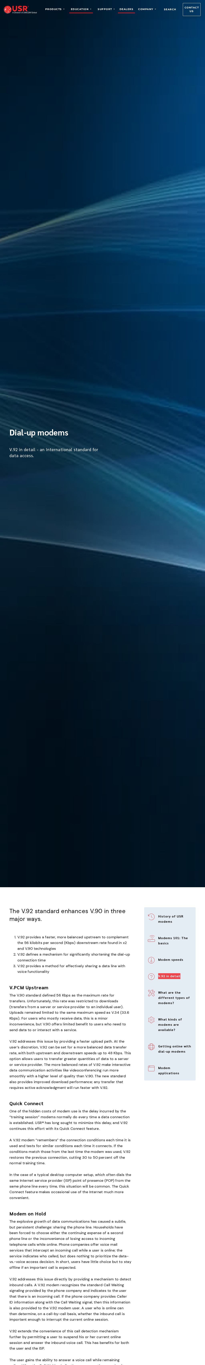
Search (170, 9)
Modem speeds (170, 959)
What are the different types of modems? (174, 997)
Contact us (192, 9)
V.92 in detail (169, 976)
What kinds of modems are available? (170, 1024)
